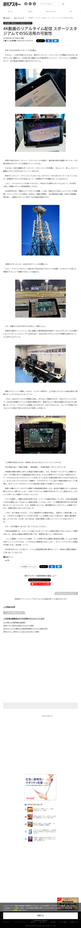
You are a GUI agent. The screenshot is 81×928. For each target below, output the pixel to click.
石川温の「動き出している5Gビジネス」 (17, 23)
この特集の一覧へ (15, 613)
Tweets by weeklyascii (47, 716)
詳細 (15, 910)
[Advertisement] (40, 655)
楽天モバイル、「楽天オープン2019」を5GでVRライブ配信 (21, 631)
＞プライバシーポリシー (40, 920)
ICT (51, 12)
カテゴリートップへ (67, 593)
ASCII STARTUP (27, 41)
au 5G (7, 560)
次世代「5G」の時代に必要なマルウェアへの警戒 (18, 625)
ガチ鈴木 (19, 41)
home (7, 18)
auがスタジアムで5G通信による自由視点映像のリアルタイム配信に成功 (25, 628)
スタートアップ (30, 12)
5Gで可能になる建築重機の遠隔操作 (14, 622)
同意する (40, 916)
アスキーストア (71, 12)
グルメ (10, 12)
